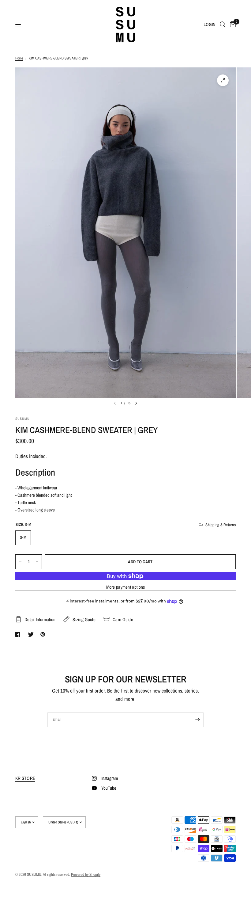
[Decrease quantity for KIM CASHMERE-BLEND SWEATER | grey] (20, 562)
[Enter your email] (197, 719)
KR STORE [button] (25, 778)
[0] (232, 24)
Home (19, 58)
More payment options (125, 587)
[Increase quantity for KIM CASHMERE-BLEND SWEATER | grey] (37, 562)
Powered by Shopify (85, 874)
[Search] (223, 24)
